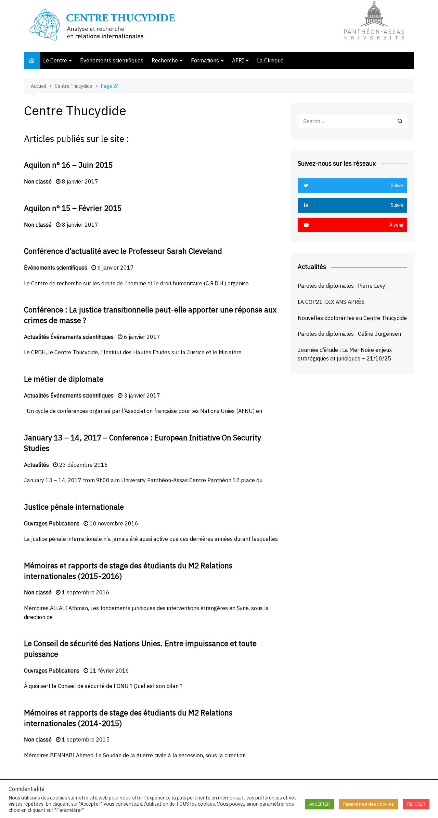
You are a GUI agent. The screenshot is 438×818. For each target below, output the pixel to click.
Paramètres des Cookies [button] (368, 804)
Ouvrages (36, 523)
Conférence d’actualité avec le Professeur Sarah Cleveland (123, 251)
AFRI (238, 60)
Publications (64, 523)
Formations (205, 60)
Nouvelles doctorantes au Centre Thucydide (352, 318)
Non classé (38, 181)
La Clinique (270, 60)
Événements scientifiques (111, 60)
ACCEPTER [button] (319, 804)
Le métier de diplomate (63, 379)
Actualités (36, 336)
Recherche (165, 60)
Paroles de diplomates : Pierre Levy (341, 285)
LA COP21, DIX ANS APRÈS (331, 301)
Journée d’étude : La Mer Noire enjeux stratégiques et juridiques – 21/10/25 (345, 354)
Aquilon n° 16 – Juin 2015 (68, 165)
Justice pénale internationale (74, 507)
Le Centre (55, 60)
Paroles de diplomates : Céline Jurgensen (349, 333)
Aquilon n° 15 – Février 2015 (73, 208)
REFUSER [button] (416, 804)
